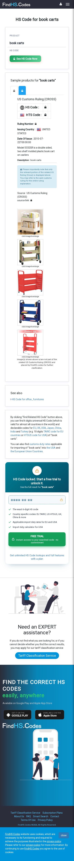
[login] (61, 4)
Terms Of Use (28, 820)
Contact (54, 816)
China (58, 428)
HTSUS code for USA (35, 435)
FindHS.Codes (12, 834)
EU (34, 428)
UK (38, 428)
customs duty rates (39, 444)
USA (43, 428)
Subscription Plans (53, 812)
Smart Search (40, 816)
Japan (50, 428)
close (64, 835)
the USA (50, 447)
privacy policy (54, 841)
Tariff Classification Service (37, 655)
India (13, 431)
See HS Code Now (27, 58)
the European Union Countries (26, 451)
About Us (19, 816)
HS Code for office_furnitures (28, 399)
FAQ (28, 816)
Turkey (24, 431)
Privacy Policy (45, 820)
